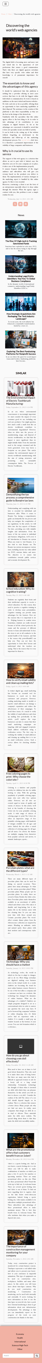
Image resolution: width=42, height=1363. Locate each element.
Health (20, 1338)
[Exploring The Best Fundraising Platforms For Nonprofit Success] (21, 339)
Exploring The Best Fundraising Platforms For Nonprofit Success (21, 352)
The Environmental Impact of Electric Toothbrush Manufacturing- (20, 400)
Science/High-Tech (20, 1345)
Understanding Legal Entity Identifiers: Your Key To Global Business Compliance (21, 278)
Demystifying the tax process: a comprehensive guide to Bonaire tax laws (20, 497)
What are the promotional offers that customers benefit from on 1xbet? (20, 1152)
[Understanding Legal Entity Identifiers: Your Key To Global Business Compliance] (21, 264)
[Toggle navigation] (6, 4)
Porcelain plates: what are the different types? (20, 869)
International (20, 1341)
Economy (20, 1334)
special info (26, 140)
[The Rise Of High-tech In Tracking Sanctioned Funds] (21, 229)
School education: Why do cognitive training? (20, 590)
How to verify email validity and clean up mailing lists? (21, 681)
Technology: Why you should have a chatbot (18, 963)
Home (3, 14)
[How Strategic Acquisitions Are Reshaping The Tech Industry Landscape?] (21, 302)
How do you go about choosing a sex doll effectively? (17, 1058)
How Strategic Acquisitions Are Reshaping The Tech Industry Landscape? (21, 316)
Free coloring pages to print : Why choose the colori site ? (18, 776)
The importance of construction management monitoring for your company (20, 1251)
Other (10, 14)
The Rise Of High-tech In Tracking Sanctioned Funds (21, 242)
